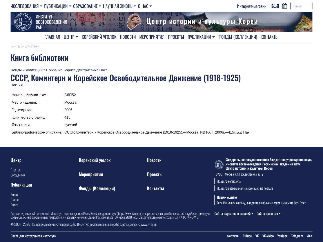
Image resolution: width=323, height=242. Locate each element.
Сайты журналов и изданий (232, 213)
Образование (85, 6)
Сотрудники (18, 175)
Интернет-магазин (251, 6)
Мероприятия (152, 36)
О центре (16, 169)
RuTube (247, 235)
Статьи (15, 199)
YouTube (282, 235)
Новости (128, 36)
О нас (143, 6)
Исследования (25, 6)
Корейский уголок (99, 36)
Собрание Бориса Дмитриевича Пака (76, 70)
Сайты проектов (267, 213)
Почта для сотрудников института (33, 235)
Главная (52, 36)
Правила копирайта (229, 181)
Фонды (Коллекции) (237, 36)
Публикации (56, 6)
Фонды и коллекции (26, 70)
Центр (69, 36)
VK (257, 235)
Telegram (297, 235)
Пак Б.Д (17, 85)
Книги (14, 194)
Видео (14, 205)
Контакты (270, 36)
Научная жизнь (117, 6)
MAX (309, 235)
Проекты (176, 36)
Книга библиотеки (25, 46)
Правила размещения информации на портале (245, 188)
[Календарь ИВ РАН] (284, 5)
